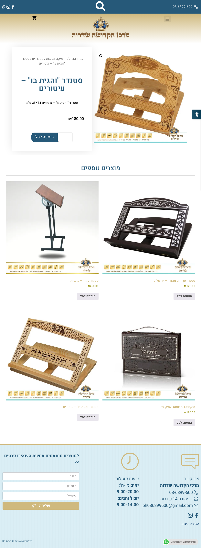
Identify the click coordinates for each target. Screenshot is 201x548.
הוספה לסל (44, 137)
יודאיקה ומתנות (56, 58)
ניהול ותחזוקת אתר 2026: (17, 541)
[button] (167, 19)
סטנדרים (37, 58)
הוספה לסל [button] (184, 296)
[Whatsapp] (4, 7)
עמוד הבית (76, 58)
